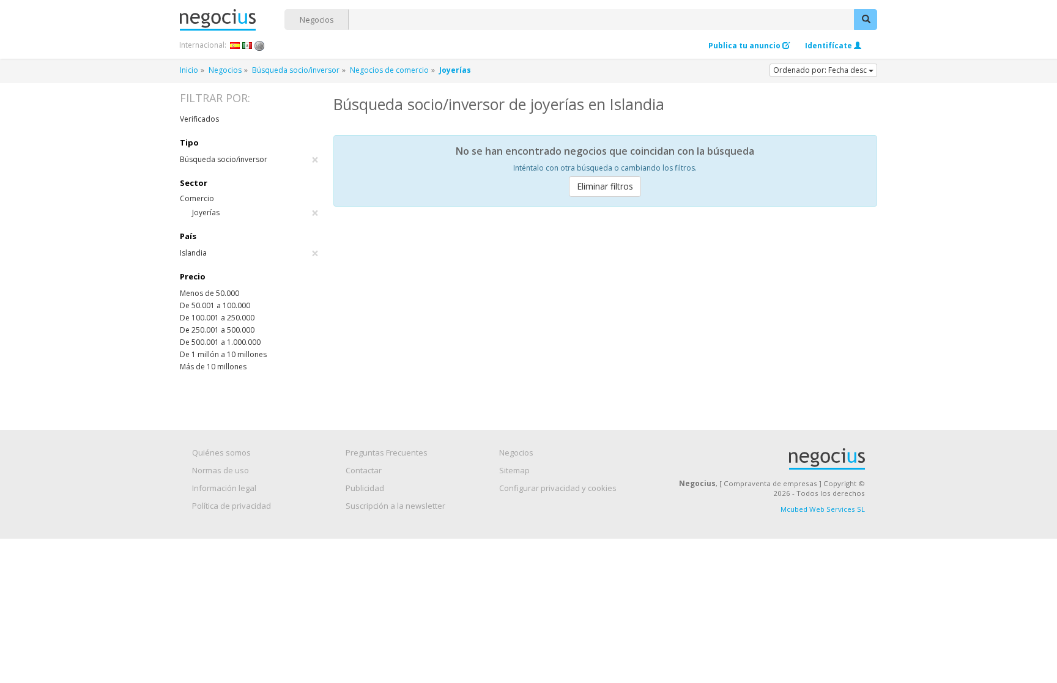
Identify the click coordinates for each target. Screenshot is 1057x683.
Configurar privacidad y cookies (558, 488)
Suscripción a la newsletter (395, 505)
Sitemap (514, 470)
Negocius (232, 20)
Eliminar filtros (605, 186)
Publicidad (365, 488)
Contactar (364, 470)
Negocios (317, 19)
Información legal (224, 488)
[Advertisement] (605, 307)
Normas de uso (220, 470)
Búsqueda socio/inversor (295, 70)
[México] (247, 45)
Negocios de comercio (389, 70)
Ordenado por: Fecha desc (821, 70)
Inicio (189, 70)
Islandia (249, 253)
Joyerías (255, 213)
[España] (235, 45)
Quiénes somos (221, 452)
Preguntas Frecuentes (387, 452)
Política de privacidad (231, 505)
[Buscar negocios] (865, 19)
